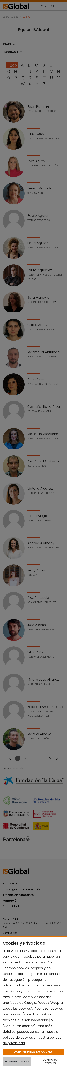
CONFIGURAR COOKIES (50, 1061)
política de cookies (18, 1037)
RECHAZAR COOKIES (17, 1061)
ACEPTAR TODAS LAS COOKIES (33, 1052)
